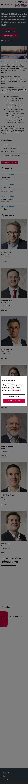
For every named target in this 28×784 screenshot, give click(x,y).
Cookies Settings (14, 396)
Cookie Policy (16, 390)
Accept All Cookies (14, 400)
